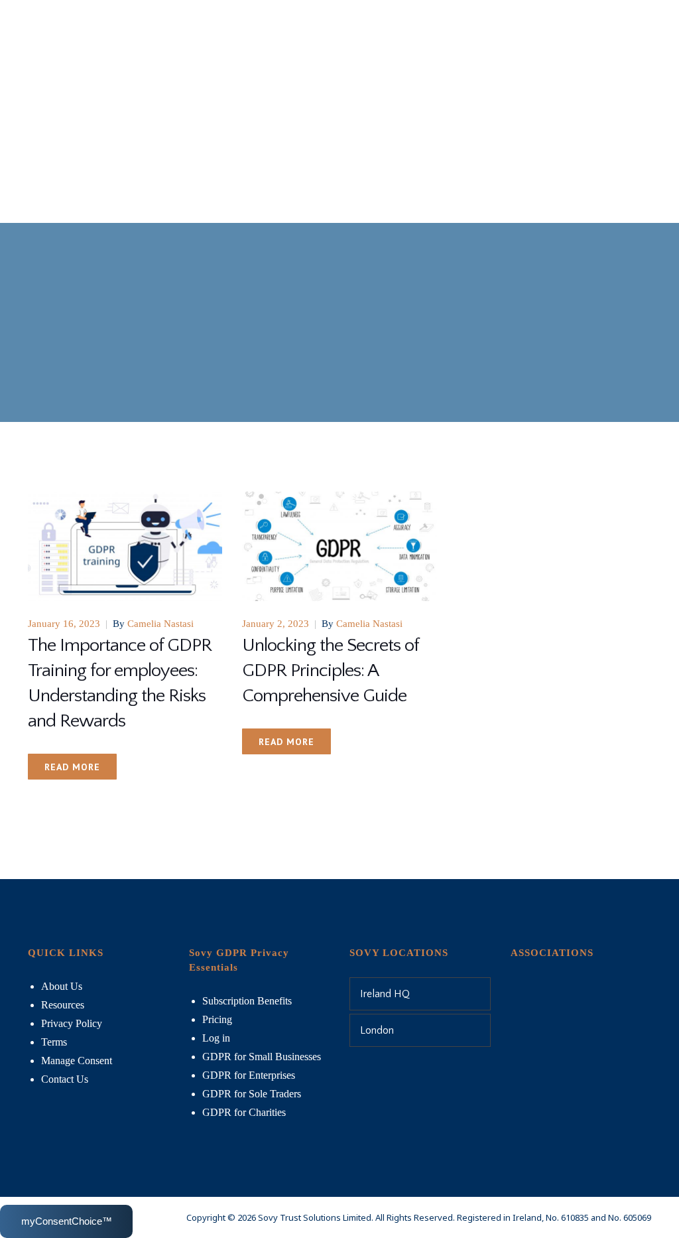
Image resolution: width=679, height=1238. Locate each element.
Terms (54, 1042)
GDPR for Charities (244, 1112)
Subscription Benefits (247, 1000)
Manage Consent (76, 1060)
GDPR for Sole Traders (251, 1093)
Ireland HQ (385, 994)
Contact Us (64, 1079)
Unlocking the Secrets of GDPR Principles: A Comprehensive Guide (330, 670)
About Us (61, 986)
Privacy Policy (71, 1023)
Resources (62, 1004)
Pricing (217, 1019)
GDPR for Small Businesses (261, 1056)
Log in (216, 1038)
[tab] (420, 994)
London (377, 1030)
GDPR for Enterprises (248, 1075)
